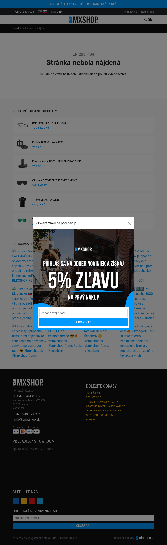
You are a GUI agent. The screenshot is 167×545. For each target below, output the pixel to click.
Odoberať (83, 322)
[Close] (129, 223)
